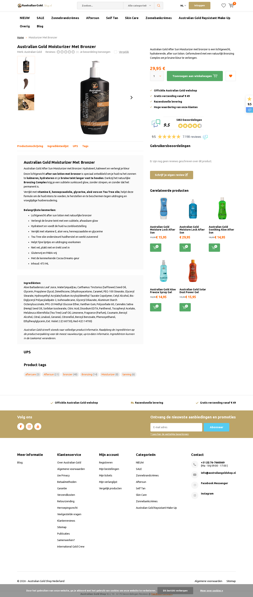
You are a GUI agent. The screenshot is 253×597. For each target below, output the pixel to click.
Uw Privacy (63, 475)
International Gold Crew (70, 546)
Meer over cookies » (211, 590)
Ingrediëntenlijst (58, 146)
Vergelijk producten (110, 488)
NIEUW (25, 18)
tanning (129, 374)
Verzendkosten (66, 494)
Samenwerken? (66, 540)
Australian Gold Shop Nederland (46, 581)
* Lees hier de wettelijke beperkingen (169, 434)
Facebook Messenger (214, 483)
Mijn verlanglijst (108, 481)
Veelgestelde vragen (69, 514)
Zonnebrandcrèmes (65, 18)
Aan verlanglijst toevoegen (231, 76)
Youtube (37, 426)
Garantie (62, 488)
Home (20, 37)
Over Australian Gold (69, 462)
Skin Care (132, 18)
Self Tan (112, 18)
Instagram (29, 426)
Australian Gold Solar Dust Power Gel (192, 291)
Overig (25, 26)
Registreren (106, 462)
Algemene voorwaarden (71, 469)
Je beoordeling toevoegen (95, 51)
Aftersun (92, 18)
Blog (40, 26)
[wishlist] (224, 5)
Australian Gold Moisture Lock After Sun (162, 229)
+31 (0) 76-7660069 (212, 462)
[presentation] (131, 97)
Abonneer (216, 427)
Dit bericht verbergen (175, 590)
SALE (40, 18)
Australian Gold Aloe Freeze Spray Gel (163, 291)
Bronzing (89, 374)
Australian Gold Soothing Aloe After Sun (221, 229)
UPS (75, 146)
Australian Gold (33, 51)
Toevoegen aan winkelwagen (155, 247)
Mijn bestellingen (109, 469)
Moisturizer (109, 374)
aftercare (32, 374)
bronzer (70, 374)
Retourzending (65, 501)
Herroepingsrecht (67, 507)
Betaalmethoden (66, 481)
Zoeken (158, 5)
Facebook (20, 426)
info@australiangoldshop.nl (218, 472)
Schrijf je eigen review (170, 174)
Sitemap (61, 527)
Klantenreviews (66, 520)
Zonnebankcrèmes (159, 18)
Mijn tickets (105, 475)
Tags (85, 146)
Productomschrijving (30, 146)
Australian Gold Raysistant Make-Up (204, 18)
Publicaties (63, 533)
